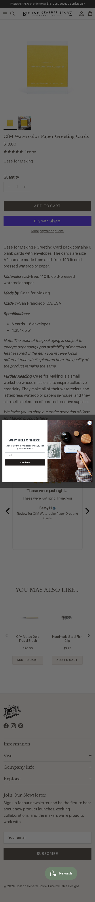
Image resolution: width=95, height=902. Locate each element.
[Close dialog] (90, 423)
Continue (25, 462)
